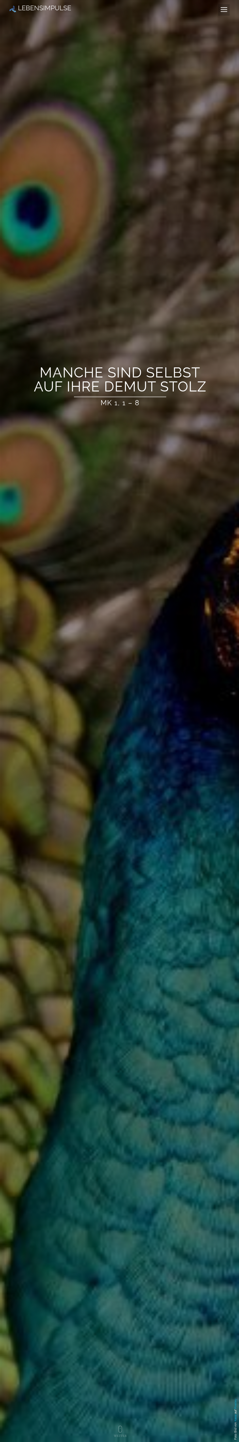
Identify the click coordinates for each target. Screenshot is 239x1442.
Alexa (235, 1418)
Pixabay (235, 1404)
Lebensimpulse (43, 8)
